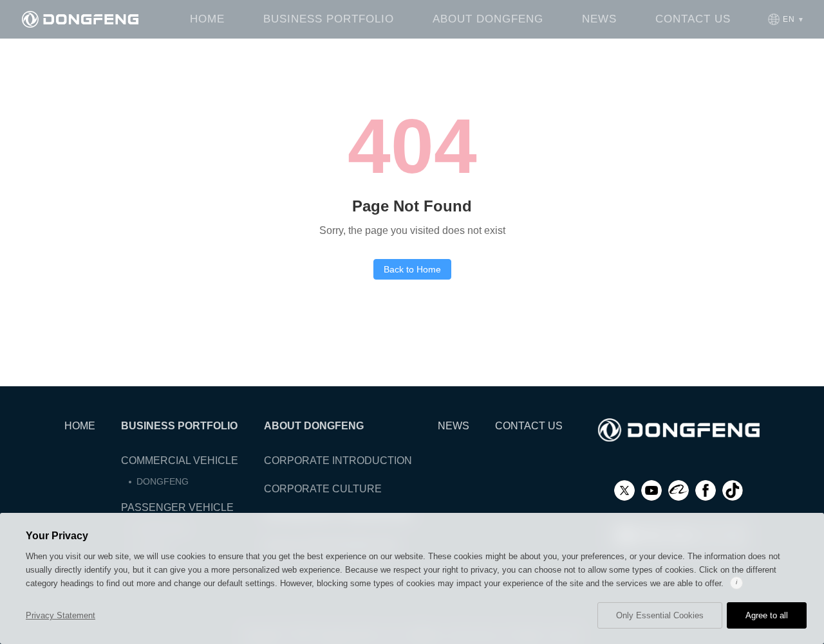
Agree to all (766, 615)
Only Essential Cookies (660, 615)
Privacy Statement (60, 615)
